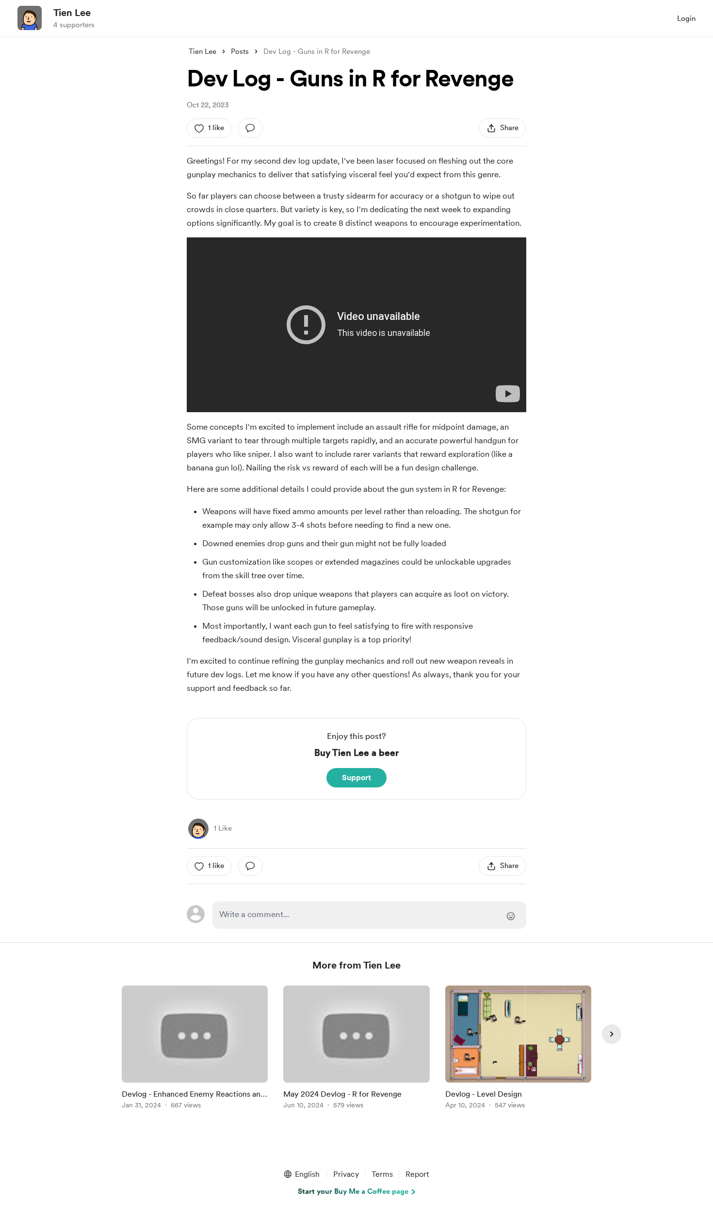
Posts (240, 51)
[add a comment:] (250, 128)
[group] (195, 1049)
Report (417, 1174)
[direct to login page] (369, 915)
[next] (611, 1034)
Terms (382, 1174)
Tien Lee (72, 12)
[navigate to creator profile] (29, 18)
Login (686, 18)
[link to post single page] (195, 1049)
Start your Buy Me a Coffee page (353, 1191)
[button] (301, 1174)
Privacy (346, 1174)
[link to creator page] (198, 829)
